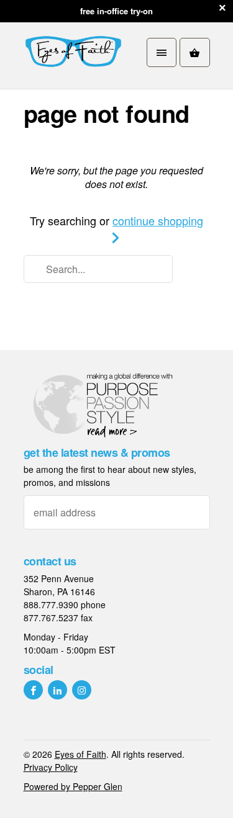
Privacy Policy (51, 767)
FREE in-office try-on (116, 11)
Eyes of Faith (80, 754)
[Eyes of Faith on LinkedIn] (57, 689)
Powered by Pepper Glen (73, 786)
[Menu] (161, 52)
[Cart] (194, 52)
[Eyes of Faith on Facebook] (33, 689)
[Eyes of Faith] (73, 52)
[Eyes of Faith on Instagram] (81, 689)
